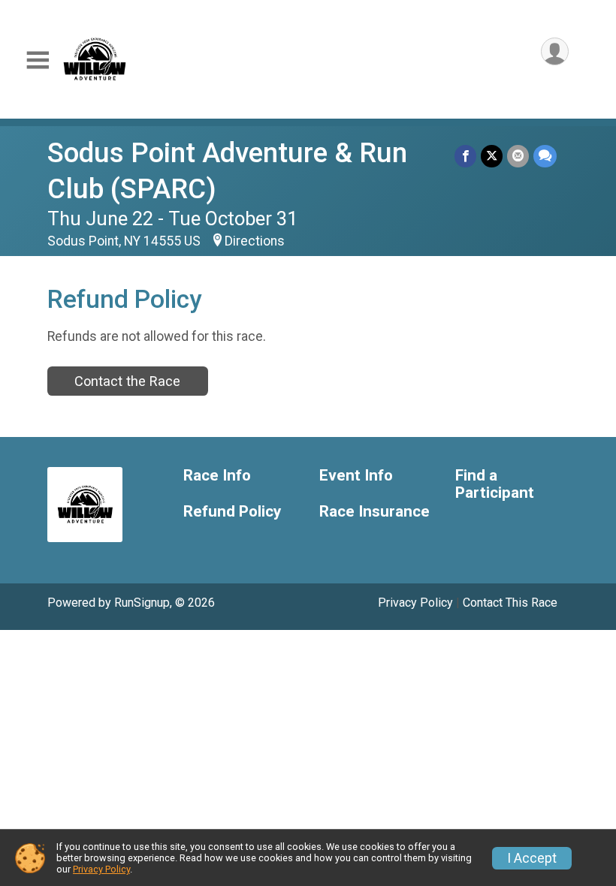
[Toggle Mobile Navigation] (38, 60)
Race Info (217, 475)
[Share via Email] (518, 156)
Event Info (356, 475)
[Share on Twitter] (492, 156)
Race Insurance (374, 511)
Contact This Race (510, 602)
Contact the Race (127, 381)
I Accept (532, 858)
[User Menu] (555, 51)
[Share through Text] (545, 156)
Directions (255, 241)
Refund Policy (232, 511)
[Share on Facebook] (465, 156)
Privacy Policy (415, 602)
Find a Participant (494, 484)
